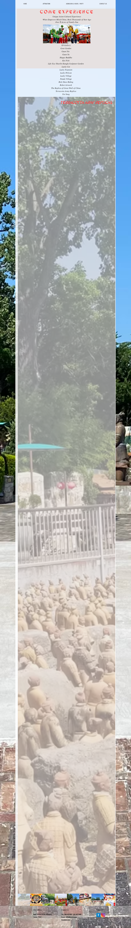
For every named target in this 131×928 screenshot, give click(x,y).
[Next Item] (112, 495)
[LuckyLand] (103, 915)
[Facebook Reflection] (98, 915)
